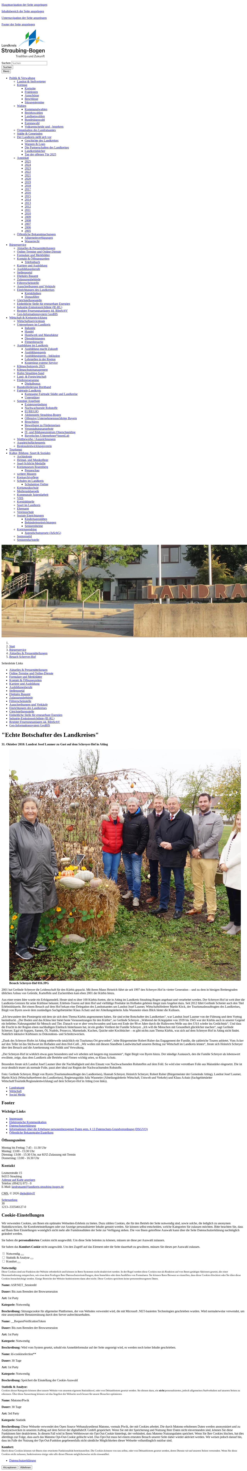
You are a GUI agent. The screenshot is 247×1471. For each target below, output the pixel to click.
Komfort (11, 1261)
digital (27, 1193)
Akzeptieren (9, 1467)
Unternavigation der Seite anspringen (24, 17)
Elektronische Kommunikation (28, 1122)
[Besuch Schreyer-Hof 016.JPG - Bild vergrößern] (125, 979)
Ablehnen (25, 1467)
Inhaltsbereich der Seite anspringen (23, 11)
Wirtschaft (15, 1091)
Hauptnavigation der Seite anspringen (24, 4)
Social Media (17, 1094)
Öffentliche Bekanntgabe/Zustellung (31, 1132)
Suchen (6, 63)
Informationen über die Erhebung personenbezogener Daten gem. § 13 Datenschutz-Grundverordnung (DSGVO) (78, 1129)
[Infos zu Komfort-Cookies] (18, 1262)
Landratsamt (16, 1087)
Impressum (16, 1118)
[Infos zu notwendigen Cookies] (22, 1254)
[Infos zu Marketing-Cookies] (31, 1258)
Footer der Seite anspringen (18, 24)
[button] (22, 78)
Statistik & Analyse (18, 1257)
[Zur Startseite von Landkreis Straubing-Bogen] (28, 56)
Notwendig (13, 1253)
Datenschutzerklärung (22, 1125)
